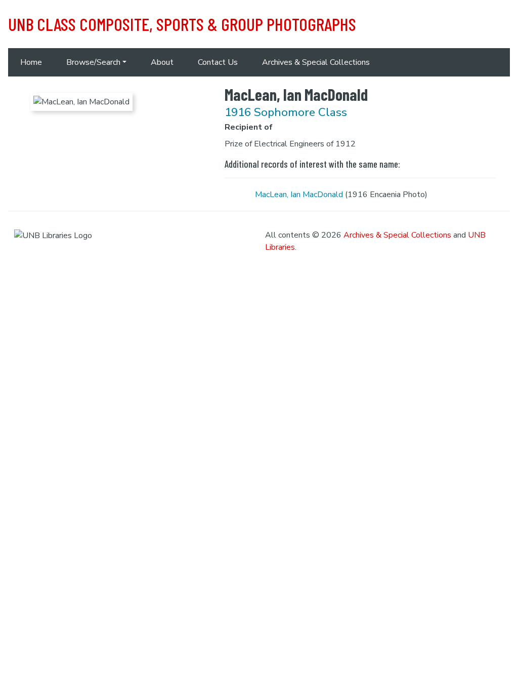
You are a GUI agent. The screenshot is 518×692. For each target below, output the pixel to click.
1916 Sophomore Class (286, 112)
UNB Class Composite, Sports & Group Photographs (182, 23)
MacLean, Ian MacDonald (299, 194)
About (162, 62)
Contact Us (218, 62)
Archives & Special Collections (316, 62)
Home (31, 62)
